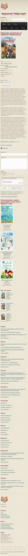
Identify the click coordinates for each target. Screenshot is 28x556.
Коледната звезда (5, 440)
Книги (8, 24)
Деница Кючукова (8, 63)
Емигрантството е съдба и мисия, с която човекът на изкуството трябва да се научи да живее (13, 390)
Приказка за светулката (6, 442)
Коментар (3, 157)
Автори (11, 28)
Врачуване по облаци (5, 417)
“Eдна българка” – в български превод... (9, 362)
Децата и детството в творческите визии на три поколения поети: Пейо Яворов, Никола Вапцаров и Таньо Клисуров (13, 374)
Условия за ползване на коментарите (9, 196)
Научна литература (5, 525)
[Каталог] (4, 6)
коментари (5, 148)
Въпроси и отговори (5, 517)
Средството (3, 403)
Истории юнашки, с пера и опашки (9, 294)
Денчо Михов (9, 145)
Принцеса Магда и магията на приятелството (7, 252)
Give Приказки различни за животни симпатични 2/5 (2, 172)
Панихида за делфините (6, 415)
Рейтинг (2, 171)
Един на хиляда (4, 468)
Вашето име (3, 152)
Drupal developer (4, 553)
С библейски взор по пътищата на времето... (11, 392)
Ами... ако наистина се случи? (7, 470)
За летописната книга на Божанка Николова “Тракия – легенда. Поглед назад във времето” (13, 453)
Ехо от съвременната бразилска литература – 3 (11, 347)
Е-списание (4, 28)
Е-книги (15, 24)
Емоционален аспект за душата (8, 472)
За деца (6, 65)
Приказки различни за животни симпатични (9, 315)
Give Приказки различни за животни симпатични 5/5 (6, 172)
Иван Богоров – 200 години (6, 456)
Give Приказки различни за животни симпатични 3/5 (3, 172)
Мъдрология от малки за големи (7, 280)
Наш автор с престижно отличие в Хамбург (10, 332)
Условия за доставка (5, 516)
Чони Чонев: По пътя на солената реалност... (11, 394)
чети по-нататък (5, 338)
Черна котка (3, 432)
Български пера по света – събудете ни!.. (10, 381)
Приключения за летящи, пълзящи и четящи (9, 305)
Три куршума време (5, 428)
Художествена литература (11, 66)
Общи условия (4, 514)
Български (6, 68)
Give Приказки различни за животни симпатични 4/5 (5, 172)
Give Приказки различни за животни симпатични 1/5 (1, 172)
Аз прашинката (4, 430)
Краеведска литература (6, 527)
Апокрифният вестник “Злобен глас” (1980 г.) (11, 480)
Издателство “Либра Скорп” (14, 13)
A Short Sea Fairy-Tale (7, 225)
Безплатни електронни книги (7, 528)
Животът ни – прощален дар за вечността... (10, 364)
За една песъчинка (5, 444)
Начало (4, 24)
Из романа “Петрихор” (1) (6, 405)
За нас (16, 28)
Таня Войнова (7, 226)
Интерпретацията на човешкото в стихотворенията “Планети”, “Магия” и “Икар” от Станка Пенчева (13, 378)
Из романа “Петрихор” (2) (6, 407)
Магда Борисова (6, 254)
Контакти (23, 28)
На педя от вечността (6, 419)
